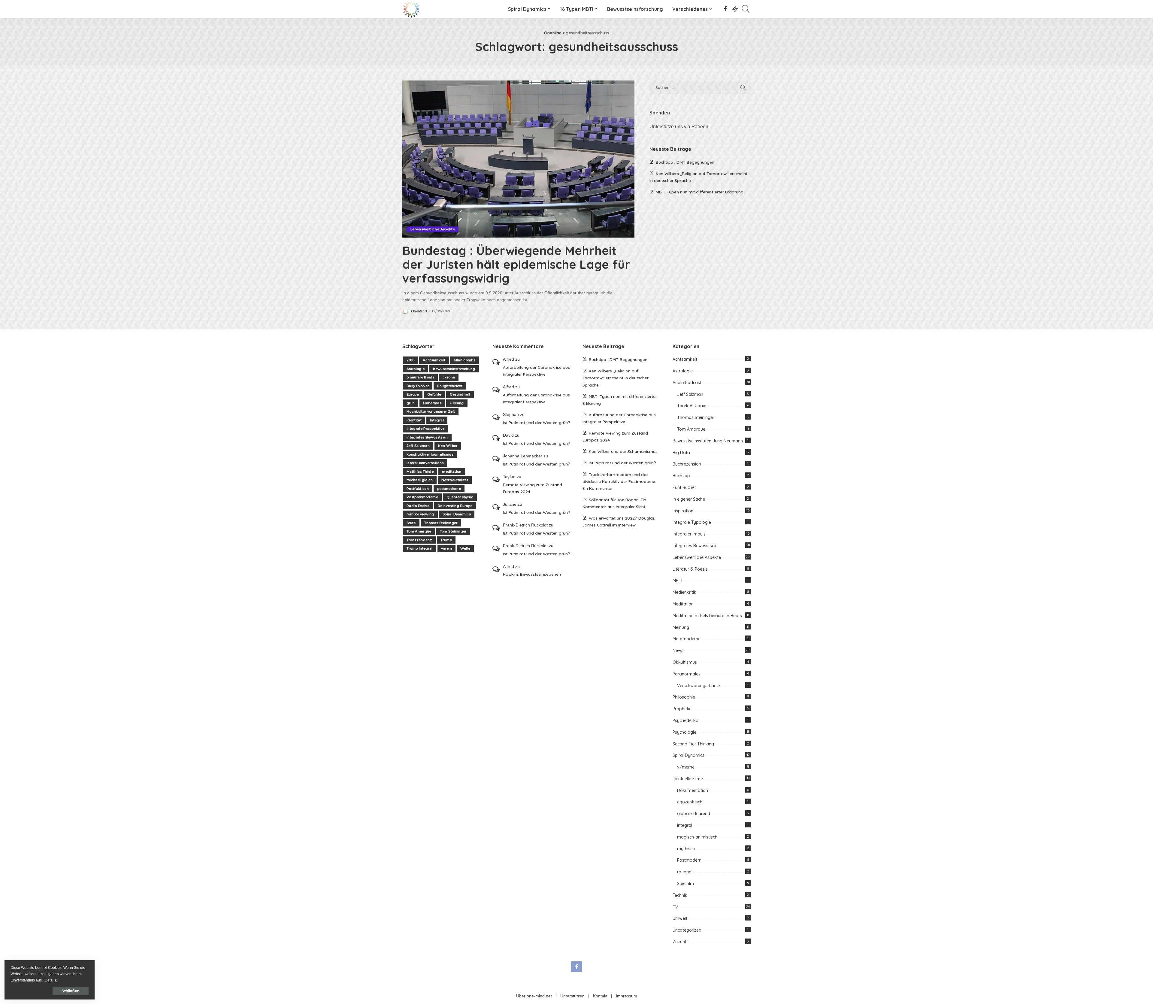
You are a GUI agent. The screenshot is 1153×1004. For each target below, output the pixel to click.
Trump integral (420, 548)
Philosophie (684, 697)
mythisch (686, 848)
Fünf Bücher (684, 487)
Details (50, 980)
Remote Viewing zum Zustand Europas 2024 (532, 488)
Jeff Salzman (418, 446)
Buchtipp (681, 475)
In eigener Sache (689, 499)
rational (684, 872)
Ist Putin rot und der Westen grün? (536, 422)
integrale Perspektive (425, 428)
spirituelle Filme (688, 778)
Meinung (681, 627)
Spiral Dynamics (457, 514)
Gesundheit (460, 394)
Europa (413, 394)
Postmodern (689, 860)
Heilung (457, 403)
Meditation (683, 604)
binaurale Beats (420, 377)
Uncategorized (687, 930)
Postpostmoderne (422, 497)
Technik (680, 895)
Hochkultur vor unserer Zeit (431, 411)
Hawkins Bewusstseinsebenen (532, 574)
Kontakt (600, 996)
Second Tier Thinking (693, 744)
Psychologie (684, 732)
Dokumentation (692, 790)
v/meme (686, 767)
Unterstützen (572, 996)
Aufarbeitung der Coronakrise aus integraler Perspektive (536, 371)
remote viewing (420, 514)
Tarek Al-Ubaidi (692, 405)
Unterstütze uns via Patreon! (679, 126)
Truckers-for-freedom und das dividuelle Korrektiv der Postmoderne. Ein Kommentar (619, 481)
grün (411, 403)
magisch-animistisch (697, 837)
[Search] (746, 9)
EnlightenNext (449, 386)
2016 (410, 360)
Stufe (411, 523)
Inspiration (683, 511)
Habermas (432, 403)
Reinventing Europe (455, 506)
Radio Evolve (418, 506)
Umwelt (680, 918)
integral (684, 825)
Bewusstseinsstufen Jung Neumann (708, 441)
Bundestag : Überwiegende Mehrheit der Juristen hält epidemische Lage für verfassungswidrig (516, 264)
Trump (446, 540)
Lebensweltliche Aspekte (432, 229)
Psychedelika (685, 720)
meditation (451, 471)
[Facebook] (725, 9)
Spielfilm (685, 883)
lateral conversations (425, 463)
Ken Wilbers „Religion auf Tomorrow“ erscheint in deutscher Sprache (616, 377)
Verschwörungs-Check (699, 685)
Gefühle (434, 394)
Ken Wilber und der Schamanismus (623, 451)
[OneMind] (411, 9)
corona (449, 377)
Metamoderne (687, 639)
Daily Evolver (418, 386)
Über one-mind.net (534, 996)
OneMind (419, 311)
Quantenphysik (459, 497)
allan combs (464, 360)
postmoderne (449, 489)
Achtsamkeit (434, 360)
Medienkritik (684, 592)
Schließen (71, 991)
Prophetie (682, 708)
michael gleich (420, 480)
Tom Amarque (419, 531)
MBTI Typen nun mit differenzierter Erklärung (699, 191)
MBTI (677, 580)
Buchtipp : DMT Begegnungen (685, 162)
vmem (446, 548)
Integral (437, 420)
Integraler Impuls (689, 534)
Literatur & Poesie (690, 569)
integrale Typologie (692, 522)
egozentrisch (689, 802)
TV (675, 907)
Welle (465, 548)
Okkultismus (685, 662)
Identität (414, 420)
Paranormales (687, 674)
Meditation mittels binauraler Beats (707, 615)
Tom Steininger (453, 531)
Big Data (681, 452)
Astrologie (416, 369)
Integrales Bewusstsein (427, 437)
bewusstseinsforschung (454, 369)
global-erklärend (693, 813)
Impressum (626, 996)
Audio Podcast (687, 382)
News (678, 650)
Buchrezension (687, 464)
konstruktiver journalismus (430, 454)
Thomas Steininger (441, 523)
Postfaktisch (418, 489)
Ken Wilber (447, 446)
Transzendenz (419, 540)
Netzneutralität (454, 480)
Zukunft (680, 942)
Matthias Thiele (420, 471)
